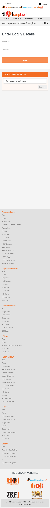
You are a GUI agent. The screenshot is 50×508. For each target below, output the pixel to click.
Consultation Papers (9, 456)
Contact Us (17, 18)
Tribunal (5, 395)
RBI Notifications (7, 416)
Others (4, 426)
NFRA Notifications (8, 260)
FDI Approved (7, 398)
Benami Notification (9, 432)
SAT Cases (6, 297)
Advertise (39, 18)
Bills (3, 446)
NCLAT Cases (7, 244)
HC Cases (5, 237)
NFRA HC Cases (8, 263)
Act (3, 308)
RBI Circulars (6, 379)
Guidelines (5, 287)
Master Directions (8, 376)
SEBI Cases (6, 300)
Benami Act (6, 429)
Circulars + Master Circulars (11, 225)
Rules (4, 218)
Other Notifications (8, 419)
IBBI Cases (6, 247)
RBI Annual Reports (9, 463)
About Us (6, 18)
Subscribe (29, 18)
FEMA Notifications (8, 369)
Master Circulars (7, 372)
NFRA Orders (6, 257)
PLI (3, 459)
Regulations (6, 228)
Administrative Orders (9, 450)
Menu (44, 4)
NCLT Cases (6, 241)
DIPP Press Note (8, 385)
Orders (4, 231)
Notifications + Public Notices (12, 345)
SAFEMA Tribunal (8, 401)
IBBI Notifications (8, 250)
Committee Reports (8, 453)
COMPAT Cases (7, 328)
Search (42, 87)
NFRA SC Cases (8, 254)
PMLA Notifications (8, 382)
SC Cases (5, 234)
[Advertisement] (21, 132)
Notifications (6, 221)
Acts (3, 215)
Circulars (5, 284)
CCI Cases (5, 331)
